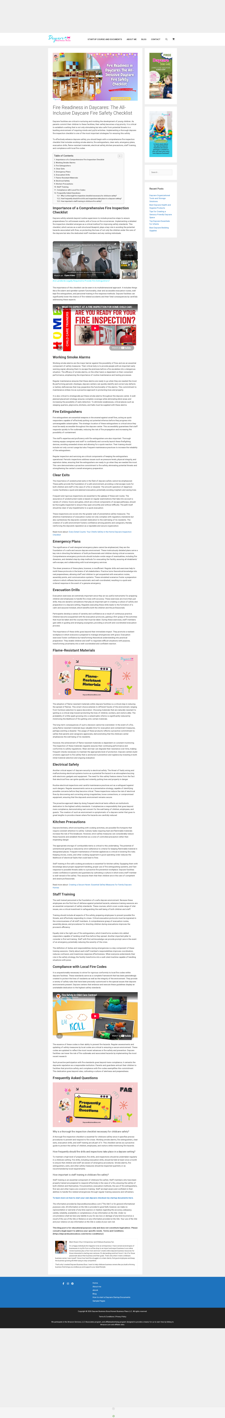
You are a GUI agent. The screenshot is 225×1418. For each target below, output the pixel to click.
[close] (113, 1408)
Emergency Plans (63, 172)
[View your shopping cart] (173, 39)
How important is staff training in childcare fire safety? (81, 201)
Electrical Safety (63, 181)
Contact (155, 39)
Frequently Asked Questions (68, 193)
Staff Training (62, 187)
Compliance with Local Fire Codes (71, 190)
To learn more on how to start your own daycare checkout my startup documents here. (93, 1198)
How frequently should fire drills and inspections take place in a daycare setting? (91, 198)
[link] (56, 245)
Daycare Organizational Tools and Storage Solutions (159, 198)
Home (95, 1283)
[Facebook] (63, 1283)
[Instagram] (68, 1283)
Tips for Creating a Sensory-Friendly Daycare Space (160, 214)
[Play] (129, 264)
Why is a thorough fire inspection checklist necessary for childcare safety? (89, 196)
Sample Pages (99, 1301)
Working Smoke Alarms (65, 163)
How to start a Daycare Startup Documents (111, 1297)
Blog (143, 39)
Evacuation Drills (63, 175)
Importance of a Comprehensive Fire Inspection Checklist (80, 160)
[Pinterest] (72, 1283)
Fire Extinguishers (63, 166)
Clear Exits (60, 169)
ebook (95, 1290)
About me (132, 39)
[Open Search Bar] (166, 39)
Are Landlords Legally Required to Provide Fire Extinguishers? (86, 244)
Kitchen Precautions (64, 184)
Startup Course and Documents (105, 39)
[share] (115, 244)
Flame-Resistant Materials (67, 178)
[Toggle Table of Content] (119, 156)
